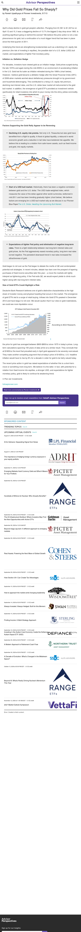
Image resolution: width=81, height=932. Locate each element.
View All (25, 427)
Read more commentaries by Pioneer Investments (21, 390)
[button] (7, 19)
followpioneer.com (10, 384)
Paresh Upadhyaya (13, 13)
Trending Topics (13, 427)
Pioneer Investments (32, 13)
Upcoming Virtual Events (17, 432)
